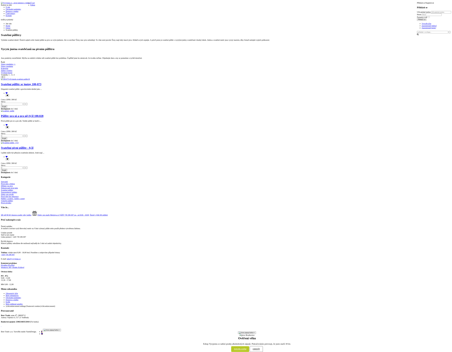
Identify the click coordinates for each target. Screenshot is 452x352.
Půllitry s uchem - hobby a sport (13, 199)
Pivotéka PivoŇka (7, 265)
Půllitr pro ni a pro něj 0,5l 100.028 (22, 115)
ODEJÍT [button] (256, 349)
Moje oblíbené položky (14, 304)
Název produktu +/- (8, 64)
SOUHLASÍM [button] (240, 349)
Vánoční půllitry (7, 201)
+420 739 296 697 (8, 255)
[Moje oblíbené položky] (7, 93)
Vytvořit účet (426, 24)
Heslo (419, 15)
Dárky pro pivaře (7, 194)
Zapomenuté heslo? (429, 28)
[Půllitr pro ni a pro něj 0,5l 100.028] (7, 111)
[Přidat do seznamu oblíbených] (7, 95)
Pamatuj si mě (422, 17)
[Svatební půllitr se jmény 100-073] (15, 79)
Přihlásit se (422, 19)
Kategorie (4, 68)
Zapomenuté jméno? (429, 26)
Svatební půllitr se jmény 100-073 (21, 84)
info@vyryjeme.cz (14, 259)
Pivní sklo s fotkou (8, 184)
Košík (8, 302)
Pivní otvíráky (6, 203)
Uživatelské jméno (424, 12)
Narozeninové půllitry (9, 192)
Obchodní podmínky (13, 298)
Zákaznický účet (12, 293)
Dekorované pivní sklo (9, 188)
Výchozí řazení (6, 73)
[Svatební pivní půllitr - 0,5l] (9, 143)
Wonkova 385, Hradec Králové (12, 267)
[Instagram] (42, 334)
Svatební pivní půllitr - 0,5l (17, 147)
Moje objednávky (12, 296)
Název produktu (7, 66)
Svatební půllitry (7, 190)
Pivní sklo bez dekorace (10, 197)
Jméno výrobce (6, 71)
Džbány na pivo (7, 186)
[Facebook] (41, 332)
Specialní (4, 182)
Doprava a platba (12, 300)
